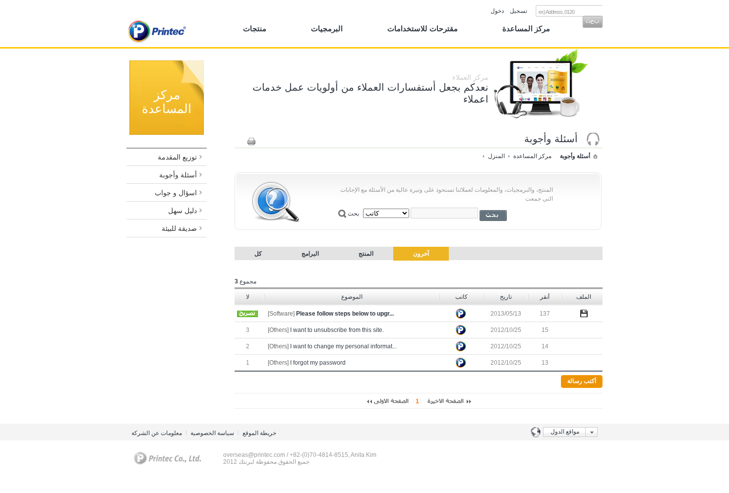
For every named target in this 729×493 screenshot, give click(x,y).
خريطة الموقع (259, 433)
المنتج (366, 253)
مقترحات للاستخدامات (422, 28)
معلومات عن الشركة (156, 433)
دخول (497, 10)
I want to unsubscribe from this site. (337, 330)
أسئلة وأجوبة (178, 175)
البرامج (310, 253)
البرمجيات (327, 28)
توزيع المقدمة (177, 157)
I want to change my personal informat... (343, 346)
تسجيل (518, 10)
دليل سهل (182, 211)
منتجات (254, 28)
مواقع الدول (564, 431)
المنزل (496, 156)
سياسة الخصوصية (212, 433)
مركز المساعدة (526, 28)
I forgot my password (318, 362)
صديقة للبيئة (179, 228)
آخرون (421, 253)
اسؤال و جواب (176, 193)
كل (258, 253)
